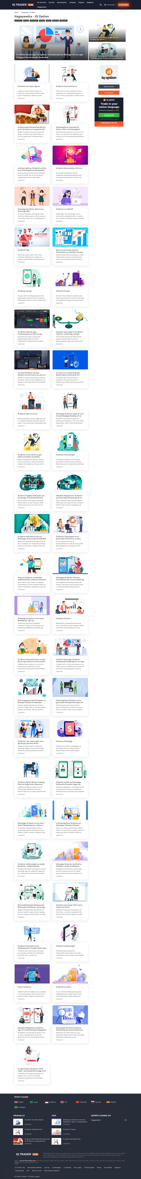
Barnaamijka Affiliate (35, 1167)
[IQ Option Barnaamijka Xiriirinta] (70, 155)
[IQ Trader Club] (27, 1154)
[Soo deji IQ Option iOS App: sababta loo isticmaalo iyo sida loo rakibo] (32, 359)
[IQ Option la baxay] (70, 973)
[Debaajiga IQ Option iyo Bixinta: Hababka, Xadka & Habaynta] (70, 851)
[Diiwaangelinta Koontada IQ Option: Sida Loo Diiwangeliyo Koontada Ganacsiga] (70, 114)
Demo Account (37, 1171)
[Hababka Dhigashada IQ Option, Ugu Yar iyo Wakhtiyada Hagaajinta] (32, 1014)
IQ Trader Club (20, 1167)
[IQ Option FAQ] (32, 237)
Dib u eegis (77, 1167)
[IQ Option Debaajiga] (70, 728)
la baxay (72, 2)
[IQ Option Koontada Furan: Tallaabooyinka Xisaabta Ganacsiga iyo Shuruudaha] (32, 933)
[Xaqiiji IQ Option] (32, 973)
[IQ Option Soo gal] (32, 278)
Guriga (16, 12)
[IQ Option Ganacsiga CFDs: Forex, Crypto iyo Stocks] (70, 892)
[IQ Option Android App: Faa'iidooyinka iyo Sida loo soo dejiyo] (32, 318)
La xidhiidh (67, 1167)
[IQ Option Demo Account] (32, 400)
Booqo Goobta (109, 86)
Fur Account (41, 2)
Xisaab (99, 1167)
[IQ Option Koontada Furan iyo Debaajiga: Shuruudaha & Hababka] (32, 523)
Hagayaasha (41, 7)
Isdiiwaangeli (19, 1171)
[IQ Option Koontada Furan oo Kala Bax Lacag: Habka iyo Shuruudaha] (32, 646)
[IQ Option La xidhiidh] (70, 196)
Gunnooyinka (62, 2)
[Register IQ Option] (109, 109)
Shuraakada (108, 1167)
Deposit (81, 2)
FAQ (28, 1171)
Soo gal (51, 2)
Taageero (118, 1167)
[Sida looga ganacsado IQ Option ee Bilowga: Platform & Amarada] (32, 687)
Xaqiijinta (90, 2)
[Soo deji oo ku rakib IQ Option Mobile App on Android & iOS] (70, 359)
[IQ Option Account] (70, 605)
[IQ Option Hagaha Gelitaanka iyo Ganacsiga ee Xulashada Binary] (32, 482)
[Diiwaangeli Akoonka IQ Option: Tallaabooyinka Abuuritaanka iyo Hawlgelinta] (70, 1014)
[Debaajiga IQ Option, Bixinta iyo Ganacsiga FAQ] (32, 196)
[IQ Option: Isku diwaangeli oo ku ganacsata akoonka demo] (32, 728)
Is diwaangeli (123, 5)
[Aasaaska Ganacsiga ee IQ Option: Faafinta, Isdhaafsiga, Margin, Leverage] (70, 318)
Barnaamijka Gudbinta (51, 1171)
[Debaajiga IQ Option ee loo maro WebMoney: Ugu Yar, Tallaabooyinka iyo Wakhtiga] (32, 605)
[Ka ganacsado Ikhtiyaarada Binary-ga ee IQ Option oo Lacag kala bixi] (32, 114)
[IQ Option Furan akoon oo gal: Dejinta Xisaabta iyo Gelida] (32, 441)
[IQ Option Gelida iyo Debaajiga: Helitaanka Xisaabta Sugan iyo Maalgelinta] (70, 769)
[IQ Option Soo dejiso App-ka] (32, 73)
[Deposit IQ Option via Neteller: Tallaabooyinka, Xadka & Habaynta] (32, 564)
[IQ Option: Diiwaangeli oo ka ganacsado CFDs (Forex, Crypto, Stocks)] (70, 523)
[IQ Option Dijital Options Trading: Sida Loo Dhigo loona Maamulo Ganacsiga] (32, 769)
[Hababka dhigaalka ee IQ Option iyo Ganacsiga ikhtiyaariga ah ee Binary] (70, 482)
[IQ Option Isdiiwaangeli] (70, 441)
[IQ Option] (109, 82)
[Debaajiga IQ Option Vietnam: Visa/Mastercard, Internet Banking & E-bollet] (70, 564)
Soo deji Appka (89, 1167)
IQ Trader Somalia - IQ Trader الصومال (26, 1176)
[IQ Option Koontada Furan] (70, 73)
